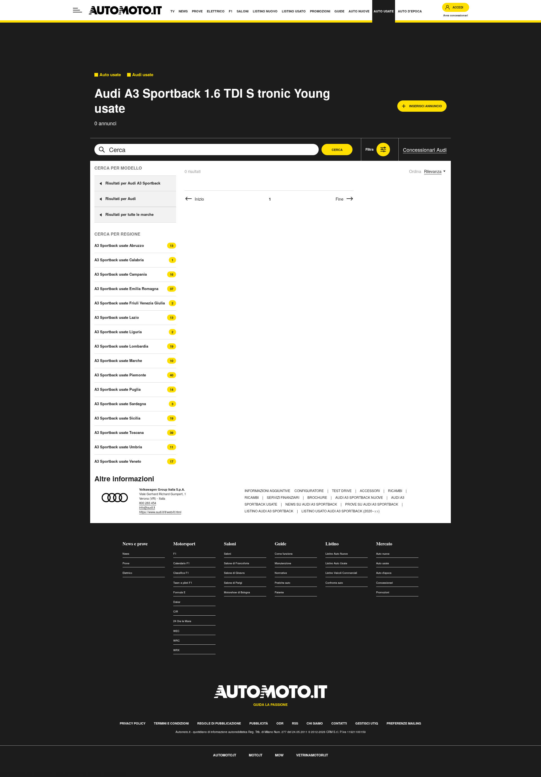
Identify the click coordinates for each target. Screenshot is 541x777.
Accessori (370, 490)
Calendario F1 (181, 563)
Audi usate (142, 75)
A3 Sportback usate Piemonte (120, 374)
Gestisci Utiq (366, 723)
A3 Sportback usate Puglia (117, 389)
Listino (332, 543)
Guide (280, 543)
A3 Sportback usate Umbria (118, 446)
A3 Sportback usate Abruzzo (119, 245)
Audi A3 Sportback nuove (359, 497)
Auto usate (110, 75)
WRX (176, 650)
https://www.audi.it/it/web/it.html (160, 512)
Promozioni (382, 592)
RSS (295, 723)
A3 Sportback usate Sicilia (117, 418)
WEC (176, 631)
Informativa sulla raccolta (25, 773)
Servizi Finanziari (283, 497)
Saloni (230, 543)
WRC (176, 640)
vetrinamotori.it (312, 755)
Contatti (339, 723)
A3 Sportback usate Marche (118, 360)
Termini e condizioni (171, 723)
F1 (174, 554)
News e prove (135, 543)
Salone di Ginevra (234, 573)
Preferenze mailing (404, 723)
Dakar (176, 602)
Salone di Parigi (233, 583)
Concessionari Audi (425, 149)
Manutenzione (283, 563)
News (126, 554)
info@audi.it (147, 507)
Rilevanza (433, 171)
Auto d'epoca (383, 573)
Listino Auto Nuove (336, 554)
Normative (281, 573)
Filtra (369, 149)
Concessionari (384, 583)
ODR (279, 723)
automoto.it (224, 755)
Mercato (384, 543)
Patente (279, 592)
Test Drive (342, 490)
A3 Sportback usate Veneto (117, 461)
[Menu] (77, 10)
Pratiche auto (282, 583)
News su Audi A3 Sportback (311, 504)
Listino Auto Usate (336, 563)
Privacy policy (132, 723)
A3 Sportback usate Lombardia (121, 346)
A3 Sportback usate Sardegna (120, 403)
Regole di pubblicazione (219, 723)
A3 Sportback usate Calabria (119, 259)
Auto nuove (382, 554)
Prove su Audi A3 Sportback (372, 504)
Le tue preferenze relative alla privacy (88, 773)
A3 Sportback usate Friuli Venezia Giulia (129, 303)
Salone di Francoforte (236, 563)
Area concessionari (455, 15)
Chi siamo (315, 723)
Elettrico (127, 573)
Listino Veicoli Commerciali (341, 573)
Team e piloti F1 (182, 583)
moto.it (255, 755)
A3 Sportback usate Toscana (119, 432)
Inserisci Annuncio (425, 106)
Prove (126, 563)
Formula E (179, 592)
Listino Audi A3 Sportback (269, 510)
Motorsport (184, 543)
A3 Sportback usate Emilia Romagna (126, 288)
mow (279, 755)
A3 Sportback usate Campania (120, 274)
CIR (175, 611)
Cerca (337, 150)
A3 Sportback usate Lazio (116, 317)
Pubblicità (258, 723)
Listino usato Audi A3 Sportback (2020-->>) (340, 510)
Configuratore (309, 490)
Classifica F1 (181, 573)
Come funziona (283, 554)
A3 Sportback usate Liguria (118, 331)
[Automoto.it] (125, 10)
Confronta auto (334, 583)
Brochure (317, 497)
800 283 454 (147, 503)
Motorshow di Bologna (237, 592)
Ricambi (395, 490)
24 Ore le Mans (182, 621)
